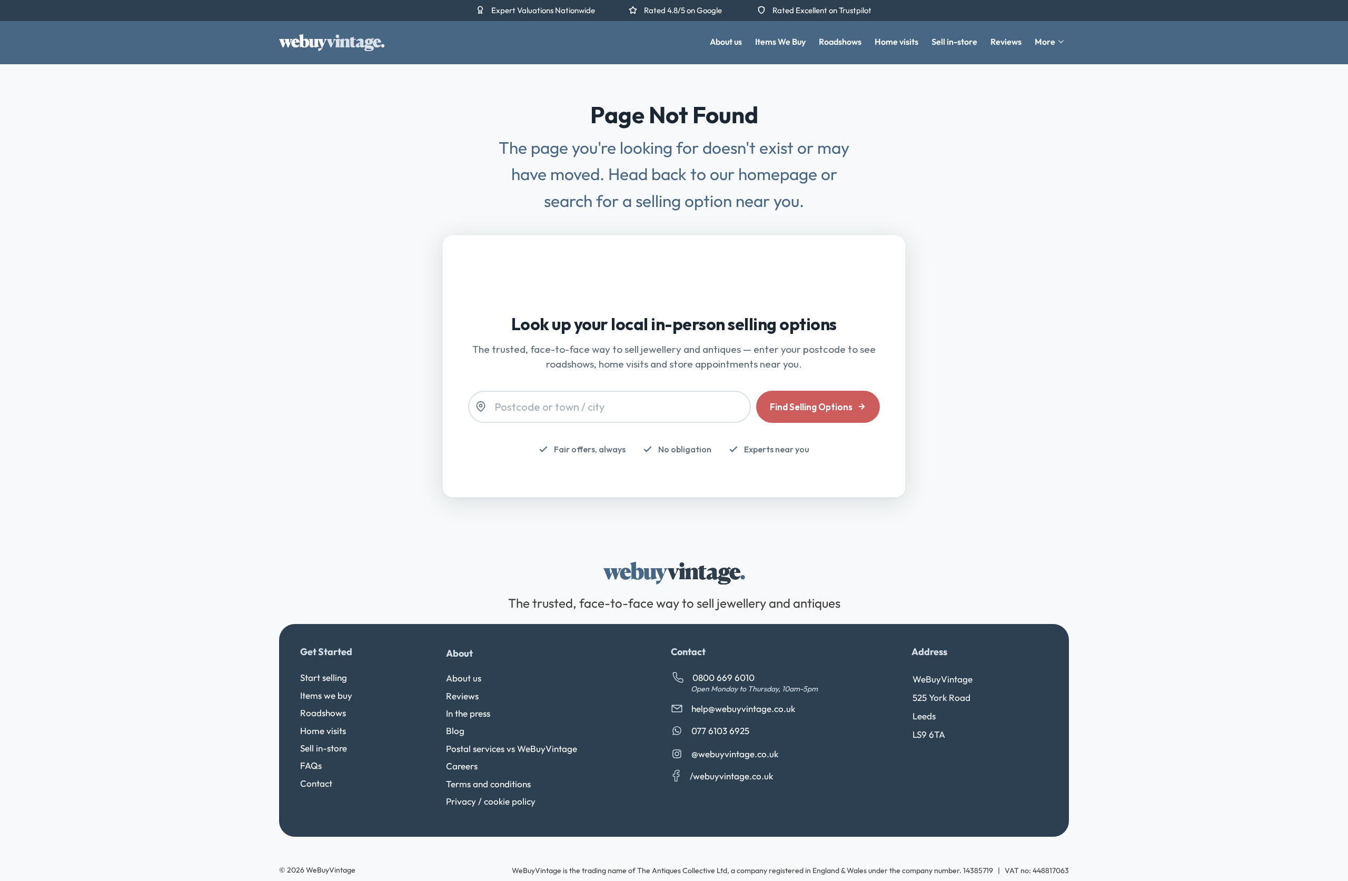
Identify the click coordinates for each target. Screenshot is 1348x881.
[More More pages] (1061, 41)
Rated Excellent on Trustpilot (821, 10)
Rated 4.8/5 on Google (683, 10)
